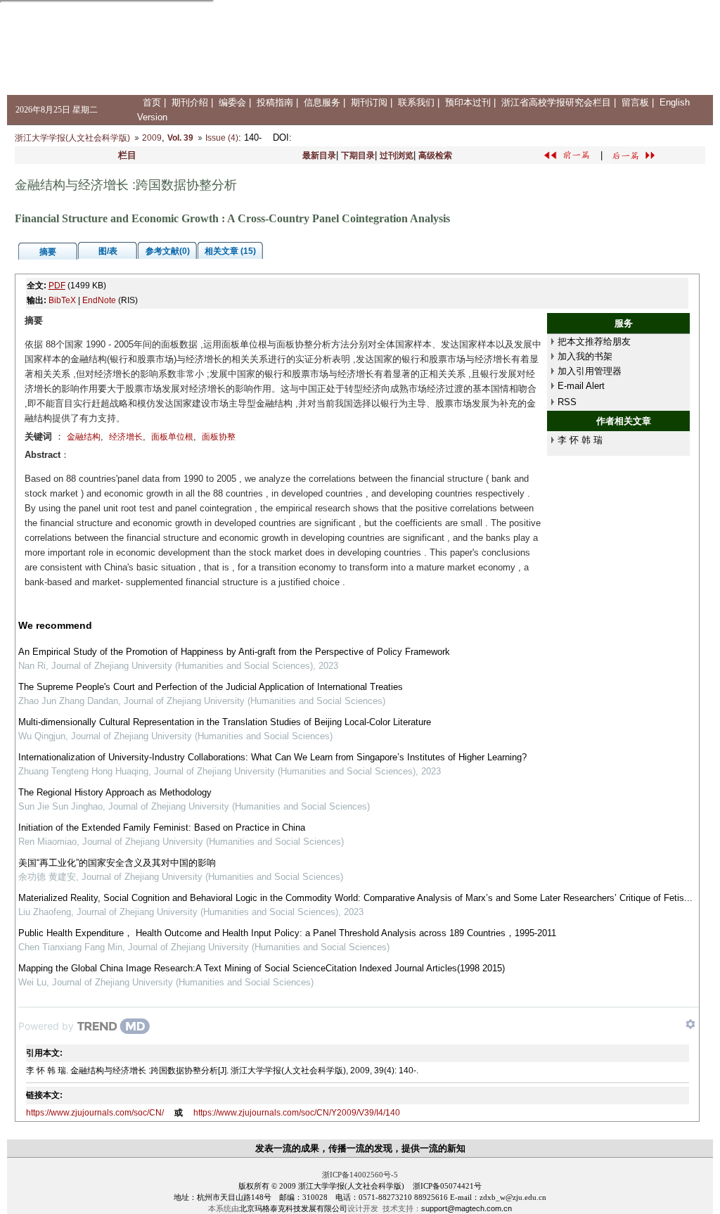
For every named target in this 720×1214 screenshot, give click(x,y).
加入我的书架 (585, 356)
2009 (152, 138)
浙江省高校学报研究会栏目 (556, 102)
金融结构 (84, 437)
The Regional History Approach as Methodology (115, 792)
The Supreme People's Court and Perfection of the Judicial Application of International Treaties (210, 687)
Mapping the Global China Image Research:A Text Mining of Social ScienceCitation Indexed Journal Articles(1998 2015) (261, 968)
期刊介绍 (190, 102)
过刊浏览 (396, 155)
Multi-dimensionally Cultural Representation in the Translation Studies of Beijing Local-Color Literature (224, 722)
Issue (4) (221, 138)
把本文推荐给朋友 (594, 341)
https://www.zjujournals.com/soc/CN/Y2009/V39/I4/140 (296, 1113)
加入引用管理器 (590, 371)
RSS (567, 402)
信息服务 (322, 102)
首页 (152, 102)
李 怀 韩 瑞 (580, 440)
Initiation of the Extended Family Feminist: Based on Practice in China (161, 827)
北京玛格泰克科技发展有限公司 (293, 1208)
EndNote (99, 300)
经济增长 (126, 437)
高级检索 (435, 155)
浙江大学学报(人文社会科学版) (72, 138)
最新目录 (319, 155)
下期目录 (358, 155)
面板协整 (219, 437)
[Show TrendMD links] (690, 1024)
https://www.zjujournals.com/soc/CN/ (95, 1113)
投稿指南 (275, 102)
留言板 (635, 102)
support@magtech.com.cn (466, 1208)
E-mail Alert (581, 386)
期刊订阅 (369, 102)
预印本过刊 (468, 102)
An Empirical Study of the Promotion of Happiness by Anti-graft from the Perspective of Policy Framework (234, 651)
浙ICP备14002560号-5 (360, 1174)
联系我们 (416, 102)
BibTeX (62, 300)
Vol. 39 (180, 138)
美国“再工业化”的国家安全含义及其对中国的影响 (117, 862)
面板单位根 (172, 437)
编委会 (232, 102)
